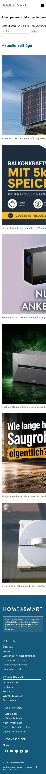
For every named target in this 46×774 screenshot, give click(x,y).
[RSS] (26, 751)
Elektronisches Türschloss (16, 727)
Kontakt (7, 651)
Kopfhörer (8, 691)
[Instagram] (21, 751)
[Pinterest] (16, 751)
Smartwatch (9, 700)
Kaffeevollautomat (13, 718)
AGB (4, 769)
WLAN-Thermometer (14, 731)
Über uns (8, 646)
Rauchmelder (10, 713)
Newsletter (9, 745)
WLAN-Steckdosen (13, 695)
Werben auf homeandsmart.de (19, 655)
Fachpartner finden (13, 669)
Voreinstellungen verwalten (12, 767)
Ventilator (8, 687)
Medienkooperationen (15, 664)
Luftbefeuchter (11, 682)
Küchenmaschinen (12, 722)
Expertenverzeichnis (14, 660)
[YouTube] (11, 751)
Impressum (28, 767)
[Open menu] (41, 5)
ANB (37, 767)
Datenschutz (13, 769)
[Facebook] (6, 751)
